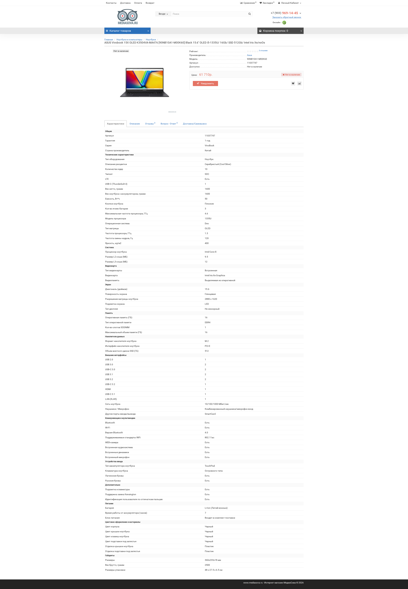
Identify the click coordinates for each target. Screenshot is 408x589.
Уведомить (207, 83)
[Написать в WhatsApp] (284, 22)
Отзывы (150, 123)
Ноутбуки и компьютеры (129, 39)
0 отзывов (263, 51)
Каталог (120, 30)
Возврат (150, 3)
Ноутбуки (151, 39)
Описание (135, 123)
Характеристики (115, 123)
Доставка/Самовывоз (195, 123)
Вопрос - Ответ (169, 123)
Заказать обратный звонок (286, 17)
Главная (108, 39)
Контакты (111, 3)
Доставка (125, 3)
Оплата (138, 3)
